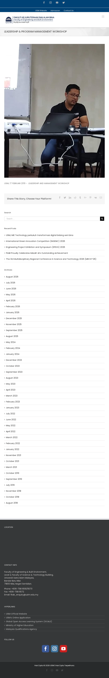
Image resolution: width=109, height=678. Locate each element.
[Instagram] (54, 648)
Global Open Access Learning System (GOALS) (29, 621)
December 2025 (14, 318)
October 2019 (12, 473)
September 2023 (14, 372)
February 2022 (13, 443)
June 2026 (11, 288)
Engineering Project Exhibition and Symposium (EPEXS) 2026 (35, 247)
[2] (54, 111)
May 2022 (10, 425)
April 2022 (10, 431)
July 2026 (10, 282)
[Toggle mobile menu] (103, 16)
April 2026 (10, 300)
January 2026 (12, 312)
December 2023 (14, 360)
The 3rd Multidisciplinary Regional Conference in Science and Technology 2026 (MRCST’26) (51, 259)
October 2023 (13, 366)
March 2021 (11, 467)
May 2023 (10, 383)
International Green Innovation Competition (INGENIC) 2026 (35, 241)
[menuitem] (41, 10)
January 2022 (12, 449)
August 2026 (12, 276)
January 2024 (12, 354)
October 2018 (12, 496)
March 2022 (11, 437)
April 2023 (10, 389)
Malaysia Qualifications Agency (21, 629)
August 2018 (12, 502)
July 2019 (10, 485)
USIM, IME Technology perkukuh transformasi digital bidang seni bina (39, 235)
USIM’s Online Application (18, 617)
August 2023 (12, 377)
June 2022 (11, 419)
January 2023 (12, 407)
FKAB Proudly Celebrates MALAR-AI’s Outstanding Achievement (37, 253)
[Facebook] (45, 648)
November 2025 (14, 324)
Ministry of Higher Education (19, 625)
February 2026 (13, 306)
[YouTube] (63, 648)
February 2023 (13, 401)
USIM (52, 665)
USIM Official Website (16, 614)
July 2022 (10, 413)
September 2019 (14, 479)
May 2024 (11, 342)
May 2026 (10, 294)
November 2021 (13, 455)
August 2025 (12, 336)
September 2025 (14, 330)
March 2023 (11, 395)
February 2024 (13, 348)
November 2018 (13, 491)
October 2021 (12, 461)
